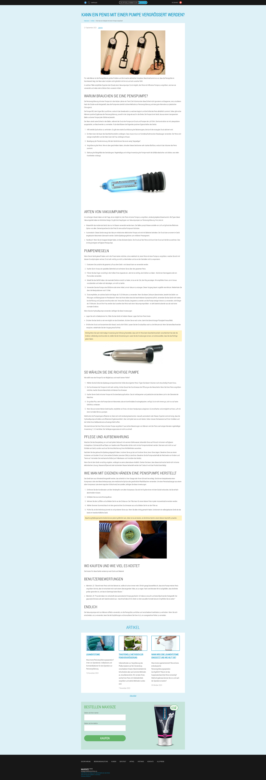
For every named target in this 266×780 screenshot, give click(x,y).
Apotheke (141, 761)
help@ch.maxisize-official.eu (89, 771)
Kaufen (105, 738)
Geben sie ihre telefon (91, 723)
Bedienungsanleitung (101, 761)
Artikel (131, 761)
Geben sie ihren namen (91, 713)
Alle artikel (133, 696)
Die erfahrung (86, 761)
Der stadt (123, 761)
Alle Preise (160, 761)
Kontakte (150, 761)
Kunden (113, 761)
